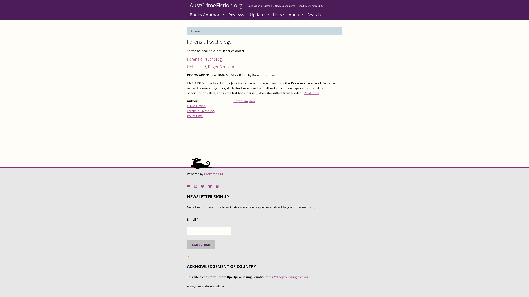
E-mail (192, 219)
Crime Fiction (196, 106)
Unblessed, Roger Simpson (211, 66)
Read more (311, 93)
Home (195, 31)
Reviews (236, 15)
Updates (258, 15)
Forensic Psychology (205, 59)
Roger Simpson (244, 101)
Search (314, 15)
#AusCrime (195, 116)
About (295, 15)
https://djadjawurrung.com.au (286, 277)
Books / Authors (206, 15)
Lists (277, 15)
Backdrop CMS (214, 174)
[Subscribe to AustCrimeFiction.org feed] (188, 257)
